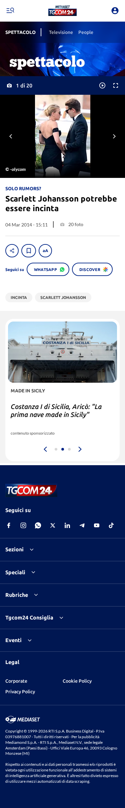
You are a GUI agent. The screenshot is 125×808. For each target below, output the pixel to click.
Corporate (16, 681)
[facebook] (8, 525)
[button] (62, 10)
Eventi (13, 640)
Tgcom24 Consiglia (29, 617)
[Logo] (62, 10)
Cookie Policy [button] (77, 681)
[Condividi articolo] (12, 250)
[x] (52, 525)
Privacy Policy (20, 691)
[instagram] (23, 525)
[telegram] (82, 525)
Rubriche (16, 595)
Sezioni (14, 549)
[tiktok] (111, 525)
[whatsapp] (38, 525)
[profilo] (115, 10)
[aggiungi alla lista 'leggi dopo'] (28, 250)
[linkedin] (67, 525)
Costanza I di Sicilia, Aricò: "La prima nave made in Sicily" (56, 410)
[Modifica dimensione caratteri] (45, 250)
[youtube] (96, 525)
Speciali (15, 572)
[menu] (10, 10)
